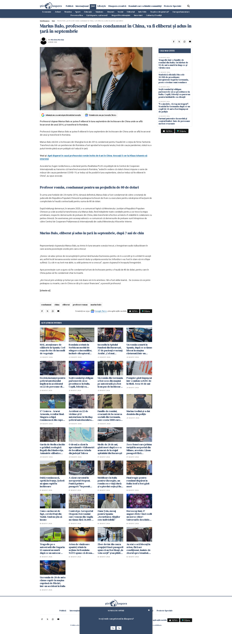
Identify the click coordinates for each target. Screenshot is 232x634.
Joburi (58, 11)
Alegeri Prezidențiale (120, 15)
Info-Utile (142, 11)
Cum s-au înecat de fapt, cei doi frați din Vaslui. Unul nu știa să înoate (51, 515)
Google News (101, 311)
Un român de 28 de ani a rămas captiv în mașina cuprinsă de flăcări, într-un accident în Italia (52, 582)
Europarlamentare (181, 11)
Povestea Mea (77, 15)
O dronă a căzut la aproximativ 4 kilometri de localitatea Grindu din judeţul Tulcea (81, 449)
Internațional (82, 6)
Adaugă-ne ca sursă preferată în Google (63, 115)
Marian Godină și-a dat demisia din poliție (138, 413)
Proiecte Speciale (172, 6)
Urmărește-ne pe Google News (102, 115)
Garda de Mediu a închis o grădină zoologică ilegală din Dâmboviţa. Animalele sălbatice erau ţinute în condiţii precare (52, 449)
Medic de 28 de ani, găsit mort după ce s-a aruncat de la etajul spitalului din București (110, 449)
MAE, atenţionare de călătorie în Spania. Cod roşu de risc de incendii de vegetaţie (52, 349)
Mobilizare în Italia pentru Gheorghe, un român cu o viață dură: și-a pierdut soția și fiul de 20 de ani (110, 482)
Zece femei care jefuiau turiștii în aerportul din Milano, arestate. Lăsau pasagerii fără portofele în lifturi (139, 449)
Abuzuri (110, 11)
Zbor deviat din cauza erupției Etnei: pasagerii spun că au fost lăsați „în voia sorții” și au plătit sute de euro (110, 548)
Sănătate (99, 11)
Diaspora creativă (117, 6)
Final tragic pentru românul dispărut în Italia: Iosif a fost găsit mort (138, 482)
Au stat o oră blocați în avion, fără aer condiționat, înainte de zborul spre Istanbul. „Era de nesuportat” (139, 548)
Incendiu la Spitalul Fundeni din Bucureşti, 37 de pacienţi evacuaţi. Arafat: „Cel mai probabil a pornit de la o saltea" (110, 349)
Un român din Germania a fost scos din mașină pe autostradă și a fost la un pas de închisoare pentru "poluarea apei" (110, 382)
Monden (68, 11)
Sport (77, 11)
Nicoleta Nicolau (57, 39)
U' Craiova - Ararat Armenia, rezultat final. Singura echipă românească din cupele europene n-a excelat (52, 415)
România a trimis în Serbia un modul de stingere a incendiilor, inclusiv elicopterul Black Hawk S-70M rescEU (80, 349)
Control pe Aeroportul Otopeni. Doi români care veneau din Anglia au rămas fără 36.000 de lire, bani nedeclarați (81, 515)
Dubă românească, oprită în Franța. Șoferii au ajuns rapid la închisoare (52, 482)
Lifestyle (101, 6)
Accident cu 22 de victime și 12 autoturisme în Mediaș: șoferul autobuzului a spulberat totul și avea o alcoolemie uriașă (81, 415)
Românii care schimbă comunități (145, 6)
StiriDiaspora (44, 21)
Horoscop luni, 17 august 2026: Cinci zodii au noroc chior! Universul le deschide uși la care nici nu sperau (139, 515)
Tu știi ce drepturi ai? (159, 11)
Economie (46, 11)
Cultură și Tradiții (154, 15)
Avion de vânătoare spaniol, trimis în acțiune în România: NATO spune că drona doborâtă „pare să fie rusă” (80, 548)
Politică (69, 6)
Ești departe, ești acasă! (97, 15)
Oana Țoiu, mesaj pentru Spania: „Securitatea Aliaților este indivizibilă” (109, 515)
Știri (93, 6)
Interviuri (138, 15)
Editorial (131, 11)
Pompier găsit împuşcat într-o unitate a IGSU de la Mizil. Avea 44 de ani (139, 380)
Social (120, 11)
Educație (88, 11)
